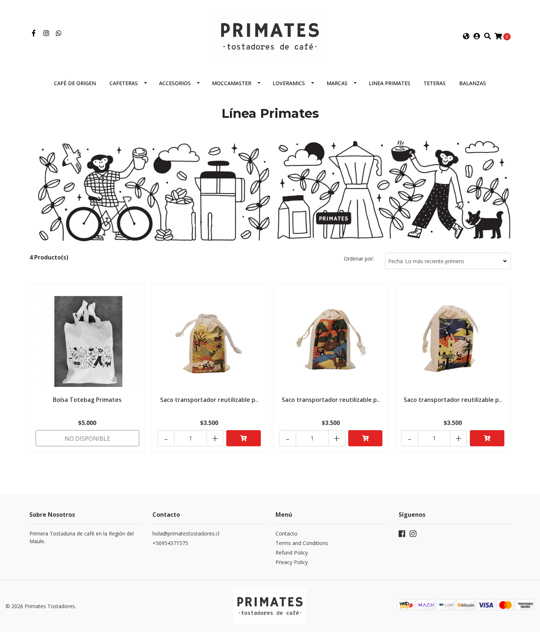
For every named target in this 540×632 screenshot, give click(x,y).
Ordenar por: (359, 258)
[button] (466, 36)
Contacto (287, 533)
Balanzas (472, 83)
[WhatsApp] (59, 33)
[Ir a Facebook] (33, 33)
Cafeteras (123, 83)
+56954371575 (170, 543)
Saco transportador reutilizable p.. (209, 400)
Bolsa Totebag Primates (87, 400)
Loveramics (289, 83)
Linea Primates (389, 83)
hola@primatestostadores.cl (185, 533)
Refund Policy (292, 552)
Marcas (337, 83)
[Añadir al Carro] (243, 438)
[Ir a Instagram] (46, 33)
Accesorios (175, 83)
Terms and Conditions (302, 543)
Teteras (435, 83)
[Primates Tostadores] (270, 36)
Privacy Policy (292, 562)
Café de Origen (75, 83)
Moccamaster (231, 83)
